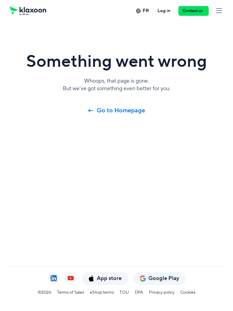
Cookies (187, 292)
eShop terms (102, 292)
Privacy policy (161, 292)
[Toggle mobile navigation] (219, 11)
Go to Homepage (121, 110)
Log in (164, 11)
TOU (124, 292)
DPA (139, 292)
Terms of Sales (70, 292)
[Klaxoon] (28, 11)
